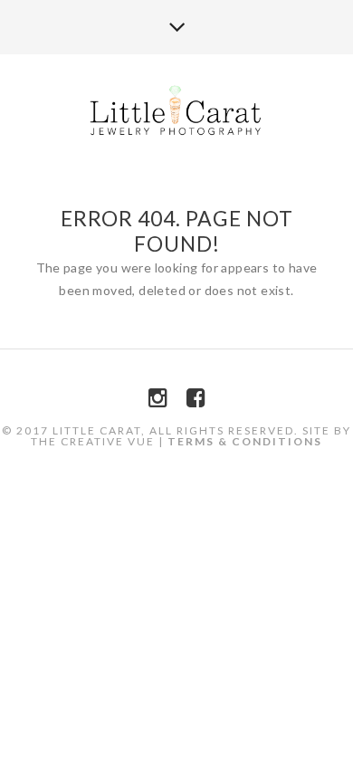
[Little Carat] (177, 111)
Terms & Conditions (244, 441)
